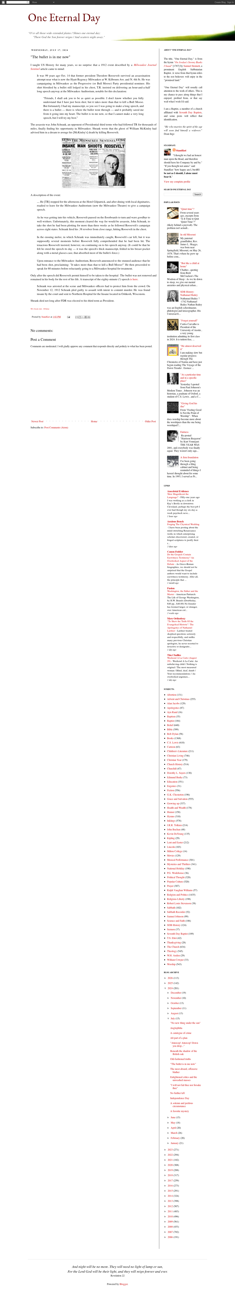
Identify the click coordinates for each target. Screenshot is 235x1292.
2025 (170, 983)
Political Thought (175, 877)
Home (94, 421)
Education (172, 781)
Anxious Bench (175, 521)
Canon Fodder (175, 551)
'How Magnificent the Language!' (178, 495)
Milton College (174, 851)
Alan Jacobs (173, 703)
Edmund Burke (175, 777)
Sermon (171, 929)
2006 (170, 1237)
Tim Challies (174, 655)
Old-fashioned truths (180, 1059)
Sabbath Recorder (176, 911)
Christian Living (175, 755)
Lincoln (171, 846)
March (174, 1132)
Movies (170, 855)
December (176, 992)
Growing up (173, 803)
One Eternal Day (64, 17)
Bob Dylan (172, 733)
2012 (170, 1206)
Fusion (171, 588)
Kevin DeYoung (175, 833)
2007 (170, 1231)
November (176, 997)
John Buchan (173, 829)
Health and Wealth (176, 807)
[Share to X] (82, 317)
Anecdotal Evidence (178, 491)
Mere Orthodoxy (176, 618)
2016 (170, 1185)
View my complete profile (177, 181)
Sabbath (171, 907)
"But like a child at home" (189, 264)
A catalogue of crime (180, 1032)
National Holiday (175, 868)
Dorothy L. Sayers (176, 772)
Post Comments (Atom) (56, 427)
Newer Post (37, 421)
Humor (170, 812)
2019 (170, 1170)
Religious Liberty (176, 899)
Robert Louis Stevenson (179, 903)
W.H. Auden (173, 955)
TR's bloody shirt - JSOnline (40, 309)
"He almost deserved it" (190, 347)
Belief (170, 725)
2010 (170, 1216)
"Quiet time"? (187, 209)
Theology (172, 951)
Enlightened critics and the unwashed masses (183, 1078)
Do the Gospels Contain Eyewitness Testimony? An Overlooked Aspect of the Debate (180, 559)
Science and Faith (176, 920)
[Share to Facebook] (85, 317)
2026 (170, 978)
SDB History (173, 925)
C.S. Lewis (172, 742)
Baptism (171, 716)
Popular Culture (175, 881)
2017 (170, 1180)
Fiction (170, 790)
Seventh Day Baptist (177, 933)
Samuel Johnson (175, 916)
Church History (175, 764)
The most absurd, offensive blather (183, 1070)
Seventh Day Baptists (190, 112)
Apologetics (173, 707)
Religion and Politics (177, 894)
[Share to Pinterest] (88, 317)
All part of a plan (178, 1037)
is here (134, 279)
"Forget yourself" (189, 320)
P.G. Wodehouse (175, 872)
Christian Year (174, 759)
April (174, 1127)
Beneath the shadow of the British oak (183, 1052)
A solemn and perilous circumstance (181, 1104)
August (175, 1013)
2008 (170, 1226)
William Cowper (175, 959)
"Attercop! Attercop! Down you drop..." (184, 1044)
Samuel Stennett (192, 65)
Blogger (124, 1284)
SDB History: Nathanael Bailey (189, 293)
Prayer (170, 885)
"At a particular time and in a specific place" (190, 377)
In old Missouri (188, 234)
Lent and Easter (175, 842)
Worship (171, 964)
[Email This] (76, 317)
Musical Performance (177, 859)
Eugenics (171, 786)
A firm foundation (189, 457)
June (173, 1117)
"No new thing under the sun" (185, 1022)
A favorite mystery (179, 1111)
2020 (170, 1165)
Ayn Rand (172, 712)
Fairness (184, 431)
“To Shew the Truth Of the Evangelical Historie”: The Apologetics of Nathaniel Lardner (180, 626)
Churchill (171, 768)
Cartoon (171, 746)
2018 (170, 1175)
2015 (170, 1190)
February (175, 1138)
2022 (170, 1154)
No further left (177, 1093)
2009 (170, 1221)
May (173, 1122)
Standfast (46, 316)
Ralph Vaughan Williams (179, 890)
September (176, 1008)
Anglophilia (176, 1028)
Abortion (171, 694)
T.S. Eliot (172, 938)
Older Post (150, 421)
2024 (170, 988)
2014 (170, 1195)
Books (170, 738)
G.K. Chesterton (175, 794)
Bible (169, 729)
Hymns (170, 816)
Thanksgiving (174, 942)
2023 (170, 1149)
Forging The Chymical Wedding (183, 524)
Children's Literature (177, 751)
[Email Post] (68, 316)
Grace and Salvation (177, 798)
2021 (170, 1159)
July (173, 1018)
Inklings (171, 820)
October (175, 1003)
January (175, 1143)
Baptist (170, 720)
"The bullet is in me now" (183, 1064)
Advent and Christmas (178, 699)
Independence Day (179, 1098)
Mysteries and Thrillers (178, 864)
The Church (173, 946)
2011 (170, 1211)
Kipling (171, 838)
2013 (170, 1200)
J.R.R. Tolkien (174, 825)
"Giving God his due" (188, 405)
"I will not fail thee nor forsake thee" (185, 1086)
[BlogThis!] (79, 317)
